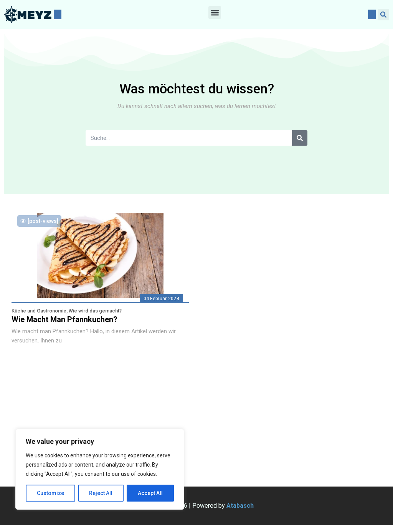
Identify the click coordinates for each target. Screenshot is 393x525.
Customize (50, 493)
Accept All (150, 493)
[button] (214, 12)
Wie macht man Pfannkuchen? (64, 319)
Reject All (100, 493)
